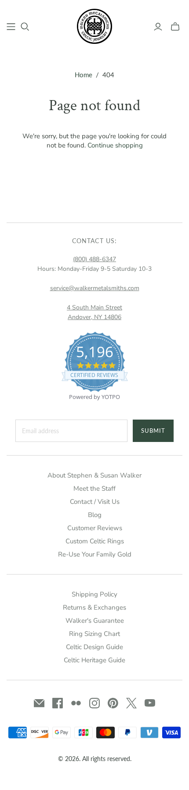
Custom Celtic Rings (94, 541)
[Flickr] (76, 703)
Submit (153, 430)
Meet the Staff (94, 488)
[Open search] (25, 26)
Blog (95, 514)
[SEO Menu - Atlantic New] (11, 26)
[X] (131, 703)
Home (83, 75)
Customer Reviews (94, 528)
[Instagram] (94, 703)
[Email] (39, 703)
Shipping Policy (94, 594)
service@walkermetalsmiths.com (94, 288)
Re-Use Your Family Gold (94, 554)
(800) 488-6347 (94, 259)
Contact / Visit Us (95, 501)
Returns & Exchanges (94, 607)
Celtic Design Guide (94, 647)
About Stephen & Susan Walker (94, 475)
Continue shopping (115, 145)
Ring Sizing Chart (94, 633)
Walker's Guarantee (94, 620)
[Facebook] (57, 703)
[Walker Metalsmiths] (94, 25)
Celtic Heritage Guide (94, 660)
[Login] (158, 27)
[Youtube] (150, 703)
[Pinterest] (113, 703)
